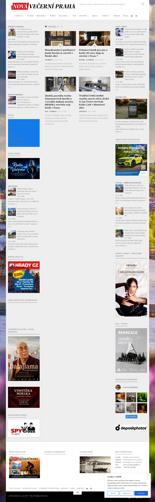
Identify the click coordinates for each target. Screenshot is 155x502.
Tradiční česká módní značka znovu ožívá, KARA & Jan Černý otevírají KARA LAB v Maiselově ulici (94, 101)
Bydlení (53, 16)
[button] (131, 350)
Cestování (83, 16)
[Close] (148, 475)
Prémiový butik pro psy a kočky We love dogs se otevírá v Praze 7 (93, 52)
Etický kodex (14, 488)
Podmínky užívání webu (49, 488)
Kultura (105, 16)
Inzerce (64, 488)
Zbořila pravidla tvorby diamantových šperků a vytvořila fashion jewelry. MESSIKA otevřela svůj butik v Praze (59, 101)
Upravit (113, 493)
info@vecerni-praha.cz (131, 457)
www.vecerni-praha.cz (131, 465)
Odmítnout (126, 493)
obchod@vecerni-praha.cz (132, 462)
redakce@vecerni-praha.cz (133, 460)
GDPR (122, 488)
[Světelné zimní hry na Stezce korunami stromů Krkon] (142, 408)
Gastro (94, 16)
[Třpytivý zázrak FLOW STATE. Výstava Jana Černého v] (142, 397)
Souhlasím (141, 493)
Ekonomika (40, 16)
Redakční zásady (30, 488)
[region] (127, 485)
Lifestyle (117, 16)
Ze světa (30, 16)
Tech (74, 16)
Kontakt (80, 488)
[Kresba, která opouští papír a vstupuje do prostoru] (120, 408)
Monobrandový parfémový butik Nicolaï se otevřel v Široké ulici (60, 52)
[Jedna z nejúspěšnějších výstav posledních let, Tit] (120, 397)
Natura (125, 16)
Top (46, 111)
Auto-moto (63, 16)
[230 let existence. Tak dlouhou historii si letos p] (131, 408)
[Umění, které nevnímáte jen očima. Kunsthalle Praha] (131, 397)
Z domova (18, 16)
